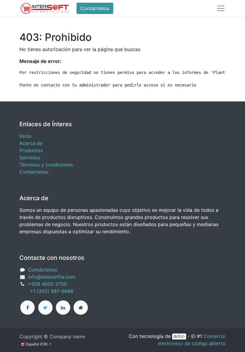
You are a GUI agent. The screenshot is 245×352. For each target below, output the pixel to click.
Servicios (29, 157)
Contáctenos (94, 8)
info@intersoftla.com (51, 277)
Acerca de (30, 143)
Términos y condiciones (46, 165)
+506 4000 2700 (48, 284)
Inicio (25, 136)
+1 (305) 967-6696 (46, 291)
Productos (31, 150)
